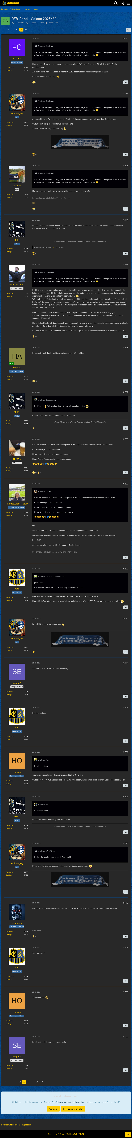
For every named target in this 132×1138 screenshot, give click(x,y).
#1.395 (125, 796)
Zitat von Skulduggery (47, 400)
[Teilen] (128, 30)
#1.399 (125, 992)
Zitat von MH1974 (45, 491)
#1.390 (125, 569)
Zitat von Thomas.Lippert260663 (51, 576)
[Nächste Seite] (39, 30)
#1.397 (125, 903)
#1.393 (125, 707)
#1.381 (125, 38)
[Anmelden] (122, 3)
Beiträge (9, 70)
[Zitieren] (125, 82)
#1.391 (125, 618)
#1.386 (125, 347)
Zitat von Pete (44, 760)
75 (35, 29)
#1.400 (125, 1036)
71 (26, 29)
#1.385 (125, 264)
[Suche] (115, 3)
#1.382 (125, 93)
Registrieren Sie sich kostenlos (70, 1102)
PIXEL (54, 247)
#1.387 (125, 392)
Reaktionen (9, 67)
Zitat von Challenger (46, 46)
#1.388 (125, 439)
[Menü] (128, 3)
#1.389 (125, 484)
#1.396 (125, 843)
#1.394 (125, 752)
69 (17, 29)
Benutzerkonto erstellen (73, 1109)
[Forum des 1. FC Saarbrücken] (10, 3)
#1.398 (125, 947)
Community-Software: (66, 1134)
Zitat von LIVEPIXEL (46, 851)
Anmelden (53, 1109)
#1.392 (125, 663)
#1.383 (125, 165)
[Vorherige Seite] (3, 30)
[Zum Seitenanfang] (128, 1134)
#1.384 (125, 220)
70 (21, 29)
